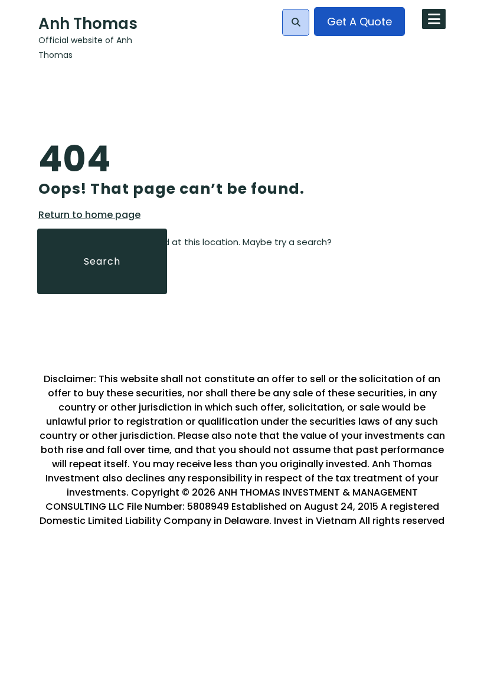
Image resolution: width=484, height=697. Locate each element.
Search (102, 261)
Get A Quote (359, 21)
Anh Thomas (88, 23)
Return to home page (89, 215)
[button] (296, 22)
